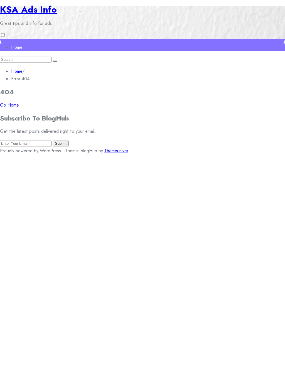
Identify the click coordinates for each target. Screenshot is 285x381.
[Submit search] (55, 61)
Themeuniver (116, 151)
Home (17, 47)
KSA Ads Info (28, 9)
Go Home (9, 105)
